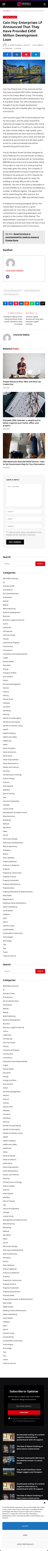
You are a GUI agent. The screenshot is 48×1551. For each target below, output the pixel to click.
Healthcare (7, 741)
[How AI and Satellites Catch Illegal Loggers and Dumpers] (9, 1472)
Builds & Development (11, 612)
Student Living (8, 926)
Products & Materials (11, 865)
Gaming (6, 714)
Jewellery (6, 790)
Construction (8, 646)
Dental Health (8, 661)
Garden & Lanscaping (11, 722)
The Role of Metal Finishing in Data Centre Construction (30, 1447)
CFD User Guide (9, 635)
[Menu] (3, 4)
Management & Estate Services (15, 812)
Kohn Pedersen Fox (11, 294)
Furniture (6, 707)
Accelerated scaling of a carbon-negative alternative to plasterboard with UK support (31, 1437)
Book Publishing (9, 608)
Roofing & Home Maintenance (14, 903)
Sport (5, 918)
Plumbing (6, 850)
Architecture (8, 590)
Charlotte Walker (16, 45)
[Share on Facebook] (7, 54)
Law (4, 797)
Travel (5, 952)
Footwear (6, 703)
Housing (6, 771)
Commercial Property (11, 642)
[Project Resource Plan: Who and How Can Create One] (24, 366)
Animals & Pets (9, 586)
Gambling (7, 710)
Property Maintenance (11, 884)
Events (5, 680)
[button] (44, 1503)
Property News (8, 888)
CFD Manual (7, 631)
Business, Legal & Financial (13, 620)
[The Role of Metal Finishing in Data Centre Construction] (9, 1449)
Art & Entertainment (11, 593)
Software (6, 914)
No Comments (38, 45)
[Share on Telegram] (35, 54)
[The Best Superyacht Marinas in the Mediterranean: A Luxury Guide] (9, 1460)
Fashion (6, 688)
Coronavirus (7, 650)
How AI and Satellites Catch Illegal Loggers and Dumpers (29, 1470)
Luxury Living (8, 809)
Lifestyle (6, 805)
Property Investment (11, 880)
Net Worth (7, 827)
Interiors (6, 782)
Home (15, 11)
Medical (6, 824)
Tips (4, 944)
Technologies (8, 937)
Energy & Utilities (9, 673)
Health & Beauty (9, 733)
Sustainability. (8, 929)
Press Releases (8, 858)
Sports (5, 922)
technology (7, 941)
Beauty (5, 605)
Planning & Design (10, 17)
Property (6, 869)
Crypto (5, 658)
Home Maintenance (10, 763)
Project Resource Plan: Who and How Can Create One (22, 383)
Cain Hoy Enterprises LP (13, 291)
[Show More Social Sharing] (43, 54)
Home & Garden (9, 748)
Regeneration (8, 899)
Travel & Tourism (9, 956)
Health (5, 729)
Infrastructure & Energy (12, 775)
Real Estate (7, 895)
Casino (5, 624)
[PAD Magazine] (24, 4)
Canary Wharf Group (32, 291)
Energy (5, 669)
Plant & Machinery (10, 846)
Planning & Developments (13, 842)
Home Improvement (11, 759)
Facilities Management (12, 684)
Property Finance (9, 876)
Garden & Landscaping (12, 718)
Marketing (7, 820)
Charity (6, 639)
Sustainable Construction (13, 933)
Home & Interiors (9, 752)
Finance (6, 692)
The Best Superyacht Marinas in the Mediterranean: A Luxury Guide (31, 1460)
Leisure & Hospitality (11, 801)
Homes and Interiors (11, 767)
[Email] (7, 276)
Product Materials (10, 861)
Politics (5, 854)
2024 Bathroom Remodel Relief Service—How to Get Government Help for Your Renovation (24, 463)
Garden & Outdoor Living (12, 725)
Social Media (8, 910)
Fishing (6, 695)
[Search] (44, 4)
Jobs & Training (9, 793)
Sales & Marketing (10, 907)
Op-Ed (5, 835)
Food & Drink (8, 699)
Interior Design (9, 778)
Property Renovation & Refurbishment (18, 892)
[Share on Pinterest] (26, 54)
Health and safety (10, 737)
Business (6, 616)
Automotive (7, 597)
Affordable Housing (10, 578)
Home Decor (7, 756)
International (8, 786)
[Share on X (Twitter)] (16, 54)
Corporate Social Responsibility (15, 654)
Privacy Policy (22, 1421)
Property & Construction (12, 873)
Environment (8, 676)
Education (7, 665)
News (5, 831)
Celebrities (7, 627)
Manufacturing (9, 816)
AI (4, 582)
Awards (6, 601)
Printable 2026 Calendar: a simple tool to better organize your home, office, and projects (22, 423)
